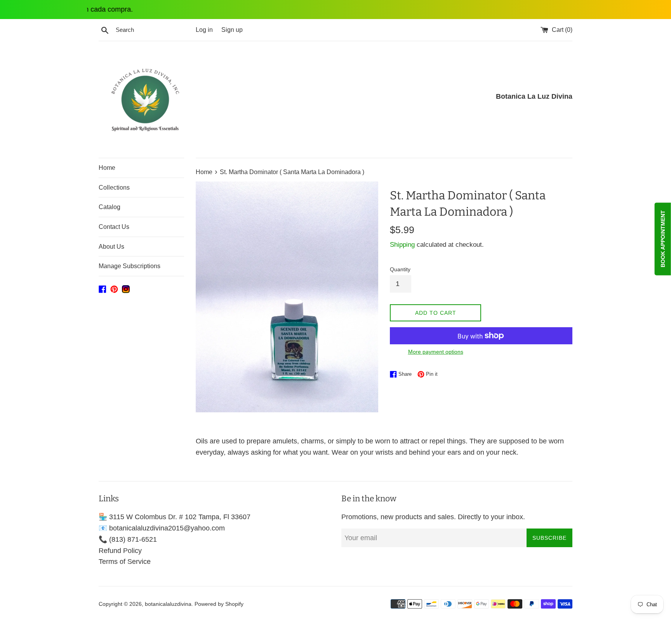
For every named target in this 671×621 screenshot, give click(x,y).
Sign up (232, 29)
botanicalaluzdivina (168, 604)
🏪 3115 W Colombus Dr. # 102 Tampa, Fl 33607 (174, 517)
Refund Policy (120, 551)
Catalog (109, 207)
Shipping (402, 244)
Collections (114, 187)
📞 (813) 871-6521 (128, 539)
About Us (111, 246)
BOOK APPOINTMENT (663, 239)
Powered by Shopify (219, 604)
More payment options (435, 352)
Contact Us (114, 226)
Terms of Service (125, 561)
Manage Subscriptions (129, 266)
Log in (204, 29)
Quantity (400, 269)
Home (107, 167)
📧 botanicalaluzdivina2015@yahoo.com (162, 528)
